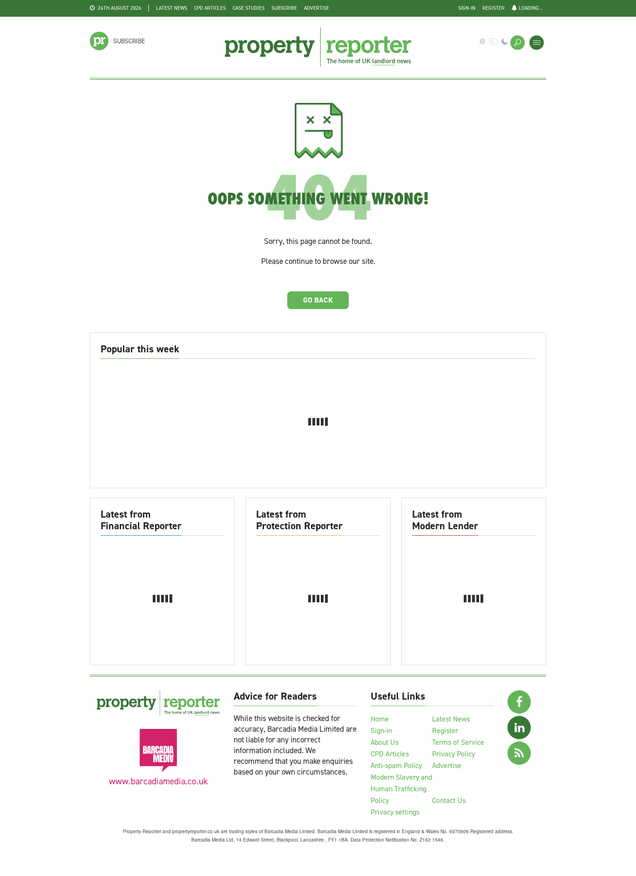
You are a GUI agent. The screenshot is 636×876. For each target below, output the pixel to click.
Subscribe (284, 8)
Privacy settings (395, 812)
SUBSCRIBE (129, 41)
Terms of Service (458, 742)
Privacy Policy (453, 754)
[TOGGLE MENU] (536, 42)
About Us (385, 742)
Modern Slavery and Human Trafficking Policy (401, 788)
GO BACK (318, 300)
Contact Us (449, 800)
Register (493, 8)
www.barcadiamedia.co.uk (158, 781)
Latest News (171, 8)
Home (380, 719)
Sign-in (466, 8)
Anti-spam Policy (396, 765)
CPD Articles (210, 8)
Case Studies (248, 8)
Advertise (316, 8)
